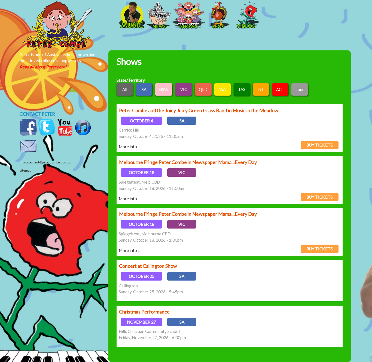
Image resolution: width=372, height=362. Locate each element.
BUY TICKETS (319, 144)
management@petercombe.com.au (46, 162)
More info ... (129, 146)
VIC (183, 89)
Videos (246, 15)
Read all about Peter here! (43, 66)
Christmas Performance (144, 312)
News (159, 15)
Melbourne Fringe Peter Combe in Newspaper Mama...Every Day (188, 162)
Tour (299, 89)
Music (131, 15)
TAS (241, 89)
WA (222, 89)
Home (76, 15)
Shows (189, 15)
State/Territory (131, 80)
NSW (163, 89)
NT (261, 89)
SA (144, 89)
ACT (280, 89)
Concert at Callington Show (148, 266)
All (124, 89)
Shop (219, 15)
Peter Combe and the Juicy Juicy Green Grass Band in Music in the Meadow (198, 110)
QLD (203, 89)
